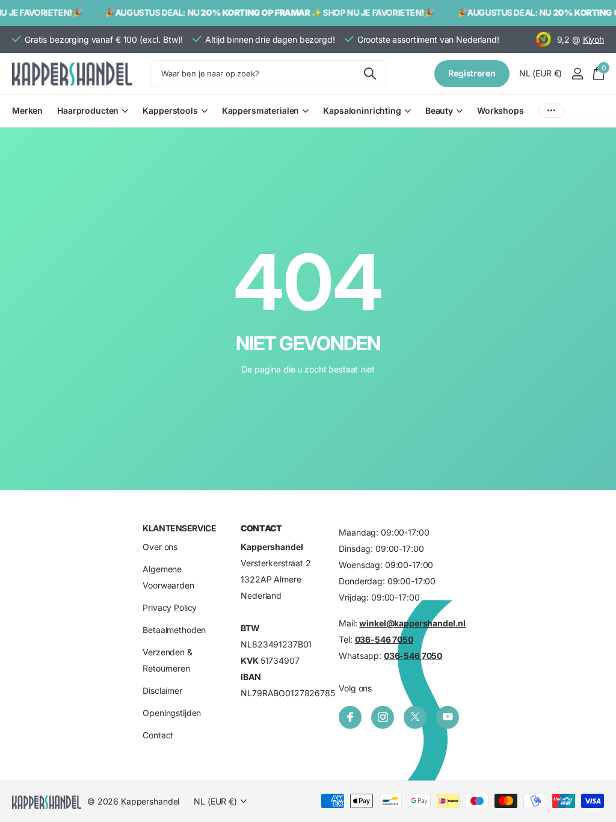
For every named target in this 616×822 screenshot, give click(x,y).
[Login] (577, 73)
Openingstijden (172, 713)
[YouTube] (447, 717)
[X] (415, 717)
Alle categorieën (92, 117)
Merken (27, 110)
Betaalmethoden (174, 630)
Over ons (160, 547)
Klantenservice (179, 528)
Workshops (500, 110)
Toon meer (551, 111)
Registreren (471, 73)
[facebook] (350, 717)
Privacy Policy (170, 607)
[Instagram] (382, 717)
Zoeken (369, 73)
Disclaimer (162, 690)
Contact (158, 735)
